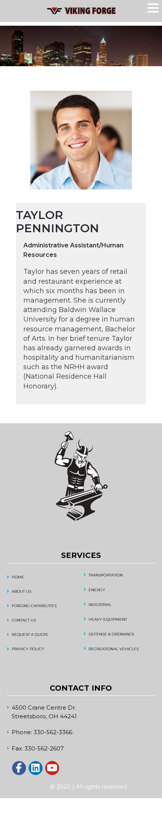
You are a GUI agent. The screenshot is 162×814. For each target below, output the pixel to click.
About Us (21, 591)
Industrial (100, 604)
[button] (154, 8)
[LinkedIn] (36, 768)
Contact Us (24, 620)
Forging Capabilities (34, 605)
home (18, 577)
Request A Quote (30, 634)
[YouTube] (52, 768)
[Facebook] (19, 768)
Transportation (106, 575)
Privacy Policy (28, 648)
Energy (97, 589)
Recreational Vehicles (114, 648)
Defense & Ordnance (111, 634)
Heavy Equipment (108, 619)
